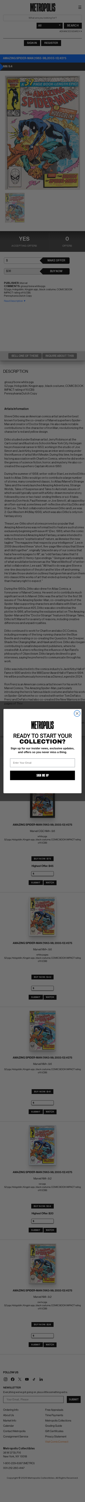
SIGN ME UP (42, 775)
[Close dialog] (77, 713)
